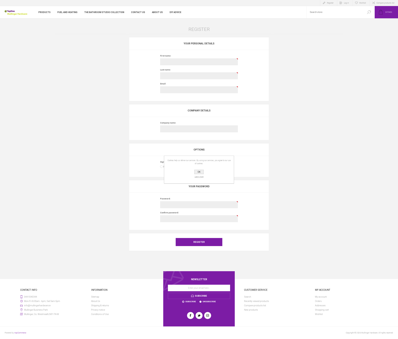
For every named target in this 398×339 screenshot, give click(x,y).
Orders (318, 301)
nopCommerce (20, 333)
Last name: (165, 70)
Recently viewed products (256, 301)
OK (199, 172)
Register (330, 3)
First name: (165, 56)
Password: (165, 199)
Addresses (320, 305)
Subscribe (190, 302)
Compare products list (385, 3)
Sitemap (95, 297)
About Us (95, 301)
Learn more (199, 177)
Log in (346, 3)
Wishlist (319, 314)
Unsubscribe (209, 302)
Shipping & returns (100, 305)
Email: (163, 84)
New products (251, 310)
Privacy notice (98, 310)
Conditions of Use (100, 314)
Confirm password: (169, 212)
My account (321, 297)
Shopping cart (322, 310)
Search (247, 297)
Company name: (168, 123)
